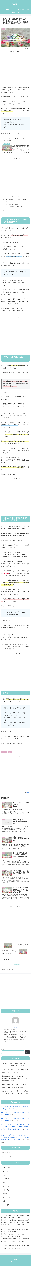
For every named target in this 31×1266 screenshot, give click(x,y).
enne (15, 1027)
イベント (5, 1171)
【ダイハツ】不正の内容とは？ (12, 204)
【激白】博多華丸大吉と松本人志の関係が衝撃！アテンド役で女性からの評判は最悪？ (14, 1086)
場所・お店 (6, 1186)
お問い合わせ (6, 1152)
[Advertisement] (15, 68)
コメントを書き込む (15, 964)
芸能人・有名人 (7, 1197)
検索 (2, 1049)
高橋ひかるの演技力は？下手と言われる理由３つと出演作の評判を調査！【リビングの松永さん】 (15, 1093)
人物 (4, 1182)
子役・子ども (6, 1190)
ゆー (14, 1109)
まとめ (6, 210)
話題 (10, 752)
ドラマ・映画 (6, 1178)
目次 (13, 196)
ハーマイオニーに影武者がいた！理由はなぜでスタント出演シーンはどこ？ (15, 1071)
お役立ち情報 (6, 1167)
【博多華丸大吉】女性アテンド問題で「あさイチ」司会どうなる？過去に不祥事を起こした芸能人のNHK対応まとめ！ (15, 1078)
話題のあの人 (6, 1205)
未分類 (5, 1193)
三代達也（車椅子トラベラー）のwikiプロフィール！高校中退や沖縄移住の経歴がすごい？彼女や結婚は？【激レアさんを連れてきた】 (15, 1127)
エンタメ (5, 752)
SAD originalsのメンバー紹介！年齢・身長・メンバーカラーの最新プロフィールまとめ (15, 1065)
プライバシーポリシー (8, 1156)
